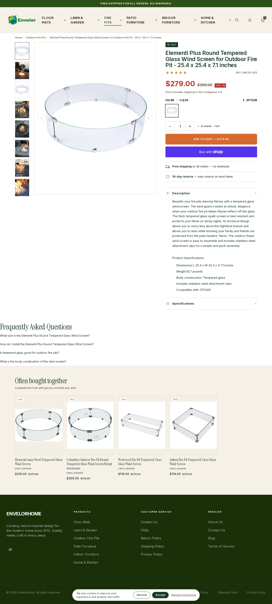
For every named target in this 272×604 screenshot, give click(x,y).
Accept (160, 594)
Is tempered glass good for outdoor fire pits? (29, 352)
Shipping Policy (152, 546)
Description (181, 193)
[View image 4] (22, 109)
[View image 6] (22, 148)
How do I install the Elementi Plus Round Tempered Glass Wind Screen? (47, 344)
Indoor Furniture (86, 554)
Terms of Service (221, 546)
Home (18, 37)
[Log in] (250, 20)
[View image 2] (22, 70)
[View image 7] (22, 168)
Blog (211, 538)
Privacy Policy (151, 554)
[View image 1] (22, 51)
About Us (215, 522)
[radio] (171, 110)
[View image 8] (22, 187)
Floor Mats (82, 522)
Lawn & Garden (85, 530)
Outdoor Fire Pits (36, 37)
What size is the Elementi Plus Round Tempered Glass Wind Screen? (45, 335)
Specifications (183, 303)
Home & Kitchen (86, 562)
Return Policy (151, 538)
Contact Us (149, 522)
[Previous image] (41, 118)
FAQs (145, 530)
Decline (142, 594)
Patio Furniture (85, 546)
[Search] (237, 20)
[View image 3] (22, 90)
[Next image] (149, 118)
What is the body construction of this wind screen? (33, 361)
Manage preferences (183, 594)
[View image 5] (22, 129)
